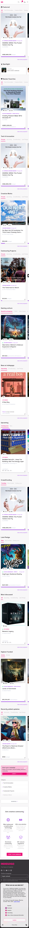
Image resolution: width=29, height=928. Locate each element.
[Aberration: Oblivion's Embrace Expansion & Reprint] (13, 327)
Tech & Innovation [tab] (8, 10)
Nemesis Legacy (7, 631)
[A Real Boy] (13, 384)
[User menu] (24, 2)
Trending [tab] (3, 483)
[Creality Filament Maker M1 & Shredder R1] (13, 98)
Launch (14, 773)
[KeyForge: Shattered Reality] (13, 556)
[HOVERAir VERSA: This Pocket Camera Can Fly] (13, 25)
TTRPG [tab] (15, 311)
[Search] (18, 2)
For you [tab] (3, 139)
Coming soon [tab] (5, 425)
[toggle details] (25, 56)
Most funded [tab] (11, 483)
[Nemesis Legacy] (13, 614)
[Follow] (3, 397)
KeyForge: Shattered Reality (12, 574)
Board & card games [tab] (6, 311)
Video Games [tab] (22, 311)
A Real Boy (5, 402)
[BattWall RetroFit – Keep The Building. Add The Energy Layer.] (13, 442)
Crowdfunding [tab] (16, 139)
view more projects (22, 59)
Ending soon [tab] (18, 483)
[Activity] (21, 2)
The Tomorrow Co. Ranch (10, 287)
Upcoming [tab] (9, 139)
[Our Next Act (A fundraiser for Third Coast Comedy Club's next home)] (13, 212)
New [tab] (11, 425)
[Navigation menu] (27, 2)
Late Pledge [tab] (25, 139)
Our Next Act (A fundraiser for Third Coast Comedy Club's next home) (12, 232)
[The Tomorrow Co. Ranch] (13, 270)
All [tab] (2, 10)
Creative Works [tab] (19, 10)
